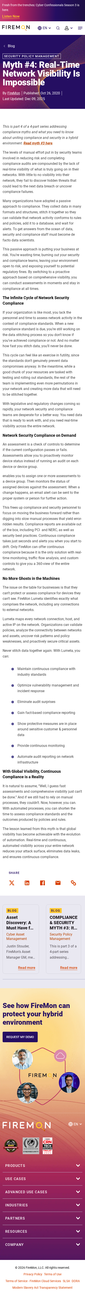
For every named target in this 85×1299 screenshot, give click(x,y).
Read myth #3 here (38, 143)
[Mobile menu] (80, 28)
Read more (26, 968)
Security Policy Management (31, 56)
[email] (58, 883)
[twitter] (12, 883)
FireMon (13, 93)
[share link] (73, 883)
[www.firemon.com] (16, 28)
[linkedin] (27, 883)
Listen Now (11, 16)
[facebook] (42, 883)
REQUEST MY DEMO (20, 1037)
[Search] (58, 28)
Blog (11, 46)
